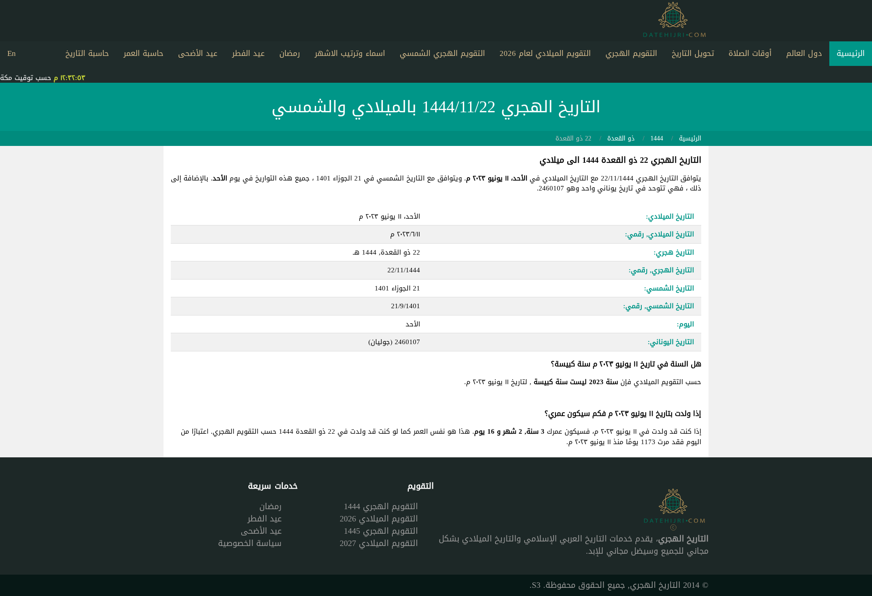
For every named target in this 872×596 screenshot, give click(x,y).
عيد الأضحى (198, 53)
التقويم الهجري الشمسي (442, 53)
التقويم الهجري (631, 53)
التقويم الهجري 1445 (381, 531)
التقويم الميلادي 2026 (379, 518)
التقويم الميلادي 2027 (379, 543)
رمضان (289, 53)
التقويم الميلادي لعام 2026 (545, 53)
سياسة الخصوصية (250, 543)
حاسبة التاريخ (87, 53)
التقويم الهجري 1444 (381, 506)
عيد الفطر (248, 53)
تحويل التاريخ (693, 53)
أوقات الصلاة (750, 53)
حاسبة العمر (144, 53)
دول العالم (804, 53)
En (11, 53)
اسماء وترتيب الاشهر (350, 53)
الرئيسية (851, 53)
